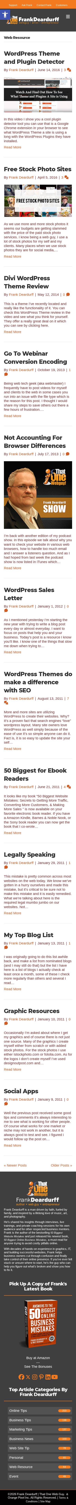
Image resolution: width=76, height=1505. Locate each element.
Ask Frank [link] (27, 5)
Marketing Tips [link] (20, 1429)
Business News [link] (21, 1439)
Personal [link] (16, 1458)
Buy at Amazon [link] (38, 1358)
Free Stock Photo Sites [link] (37, 169)
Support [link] (13, 5)
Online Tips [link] (18, 1411)
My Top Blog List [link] (28, 935)
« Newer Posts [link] (15, 1165)
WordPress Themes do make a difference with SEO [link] (38, 682)
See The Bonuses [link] (38, 1367)
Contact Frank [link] (44, 5)
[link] (5, 15)
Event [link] (13, 1476)
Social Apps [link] (21, 1091)
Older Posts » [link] (61, 1165)
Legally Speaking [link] (29, 854)
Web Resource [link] (21, 1467)
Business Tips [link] (20, 1420)
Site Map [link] (45, 1501)
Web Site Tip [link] (19, 1448)
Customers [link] (61, 5)
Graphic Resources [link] (31, 1011)
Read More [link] (12, 147)
